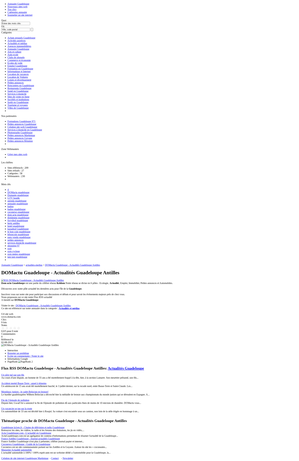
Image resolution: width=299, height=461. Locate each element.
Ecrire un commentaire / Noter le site (25, 356)
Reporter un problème (18, 353)
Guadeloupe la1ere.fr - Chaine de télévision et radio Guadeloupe (32, 427)
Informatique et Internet (19, 71)
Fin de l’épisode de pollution (15, 400)
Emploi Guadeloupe (17, 66)
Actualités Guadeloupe (126, 368)
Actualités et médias (17, 43)
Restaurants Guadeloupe (19, 88)
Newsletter (68, 458)
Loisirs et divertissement (19, 80)
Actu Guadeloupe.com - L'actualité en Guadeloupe (26, 433)
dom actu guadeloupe (17, 215)
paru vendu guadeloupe (19, 237)
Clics (3, 319)
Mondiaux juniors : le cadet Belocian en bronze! (24, 391)
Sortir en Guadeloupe (17, 102)
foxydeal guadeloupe (17, 220)
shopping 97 (13, 245)
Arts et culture (14, 51)
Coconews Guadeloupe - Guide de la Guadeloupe (25, 444)
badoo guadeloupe (16, 209)
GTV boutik (13, 198)
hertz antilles (13, 223)
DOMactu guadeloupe (18, 192)
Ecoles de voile (14, 63)
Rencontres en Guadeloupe (20, 85)
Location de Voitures (17, 77)
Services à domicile (16, 94)
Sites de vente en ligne (18, 96)
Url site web (7, 314)
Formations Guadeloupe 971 (21, 121)
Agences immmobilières (19, 46)
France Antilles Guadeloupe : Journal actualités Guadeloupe (30, 438)
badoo (10, 206)
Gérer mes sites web (17, 154)
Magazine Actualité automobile (16, 450)
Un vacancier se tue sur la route (16, 408)
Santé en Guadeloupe (17, 91)
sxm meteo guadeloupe (18, 254)
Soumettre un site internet (19, 15)
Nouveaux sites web (17, 6)
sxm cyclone (13, 251)
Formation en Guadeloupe (20, 68)
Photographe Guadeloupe (20, 132)
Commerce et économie (19, 60)
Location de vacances (18, 74)
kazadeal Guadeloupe (18, 229)
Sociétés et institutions (18, 99)
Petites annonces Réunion (20, 141)
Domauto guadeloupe (18, 195)
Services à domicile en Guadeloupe (24, 129)
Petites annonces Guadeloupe (21, 124)
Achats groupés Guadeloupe (21, 37)
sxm (9, 248)
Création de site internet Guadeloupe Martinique (24, 458)
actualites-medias (34, 265)
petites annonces (15, 240)
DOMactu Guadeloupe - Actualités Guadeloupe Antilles (72, 265)
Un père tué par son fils (12, 375)
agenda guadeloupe (16, 200)
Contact (55, 458)
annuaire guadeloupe (17, 203)
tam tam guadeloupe (17, 257)
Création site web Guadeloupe (22, 127)
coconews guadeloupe (18, 212)
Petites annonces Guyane (19, 138)
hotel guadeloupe (15, 226)
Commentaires (8, 334)
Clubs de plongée (16, 57)
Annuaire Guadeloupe (18, 3)
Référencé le (7, 339)
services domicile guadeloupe (21, 243)
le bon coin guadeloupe (18, 231)
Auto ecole (12, 54)
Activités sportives (16, 40)
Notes (4, 325)
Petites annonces (15, 82)
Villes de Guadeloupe (18, 108)
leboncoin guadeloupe (18, 234)
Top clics (11, 9)
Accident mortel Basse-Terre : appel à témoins (23, 383)
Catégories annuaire (17, 12)
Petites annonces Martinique (21, 135)
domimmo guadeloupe (18, 217)
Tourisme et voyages (17, 105)
